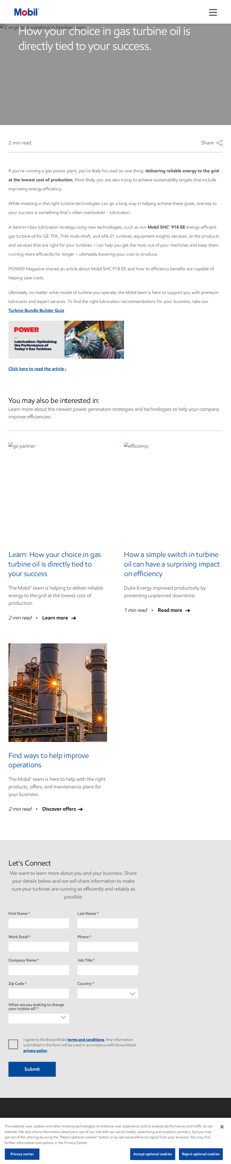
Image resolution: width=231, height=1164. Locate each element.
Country (84, 984)
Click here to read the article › (37, 368)
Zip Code (16, 984)
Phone (83, 937)
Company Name (22, 960)
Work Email (18, 937)
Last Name (86, 914)
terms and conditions (86, 1039)
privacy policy (35, 1050)
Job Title (84, 960)
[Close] (222, 1127)
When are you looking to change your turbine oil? (36, 1007)
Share (212, 143)
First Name (17, 914)
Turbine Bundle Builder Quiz (36, 310)
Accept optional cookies (152, 1154)
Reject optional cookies (201, 1154)
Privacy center (22, 1154)
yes (15, 1044)
